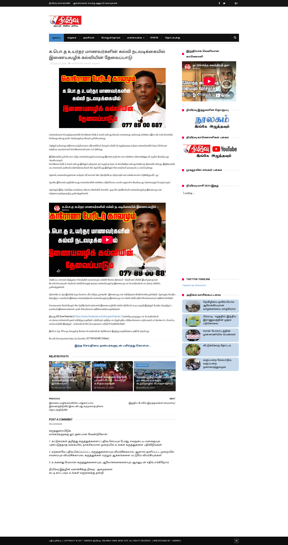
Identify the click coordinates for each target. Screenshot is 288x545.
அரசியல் (88, 38)
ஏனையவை (134, 38)
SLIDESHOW (77, 63)
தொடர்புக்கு (172, 38)
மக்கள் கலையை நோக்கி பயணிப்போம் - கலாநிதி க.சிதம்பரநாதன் (110, 380)
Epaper (154, 38)
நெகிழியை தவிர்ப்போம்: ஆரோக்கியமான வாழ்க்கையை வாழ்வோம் (219, 306)
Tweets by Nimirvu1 (194, 285)
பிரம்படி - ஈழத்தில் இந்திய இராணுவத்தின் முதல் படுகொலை (219, 320)
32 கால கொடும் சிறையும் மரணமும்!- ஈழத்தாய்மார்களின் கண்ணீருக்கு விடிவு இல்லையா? (68, 377)
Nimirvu (177, 541)
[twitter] (224, 3)
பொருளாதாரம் (110, 38)
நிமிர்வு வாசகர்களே (59, 3)
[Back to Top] (236, 540)
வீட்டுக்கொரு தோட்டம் (217, 345)
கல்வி (87, 63)
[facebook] (219, 3)
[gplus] (236, 3)
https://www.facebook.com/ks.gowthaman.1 (98, 316)
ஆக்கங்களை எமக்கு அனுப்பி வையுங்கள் (95, 3)
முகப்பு (56, 38)
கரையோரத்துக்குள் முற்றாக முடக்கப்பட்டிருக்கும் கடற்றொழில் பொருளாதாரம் (154, 380)
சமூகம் (71, 38)
